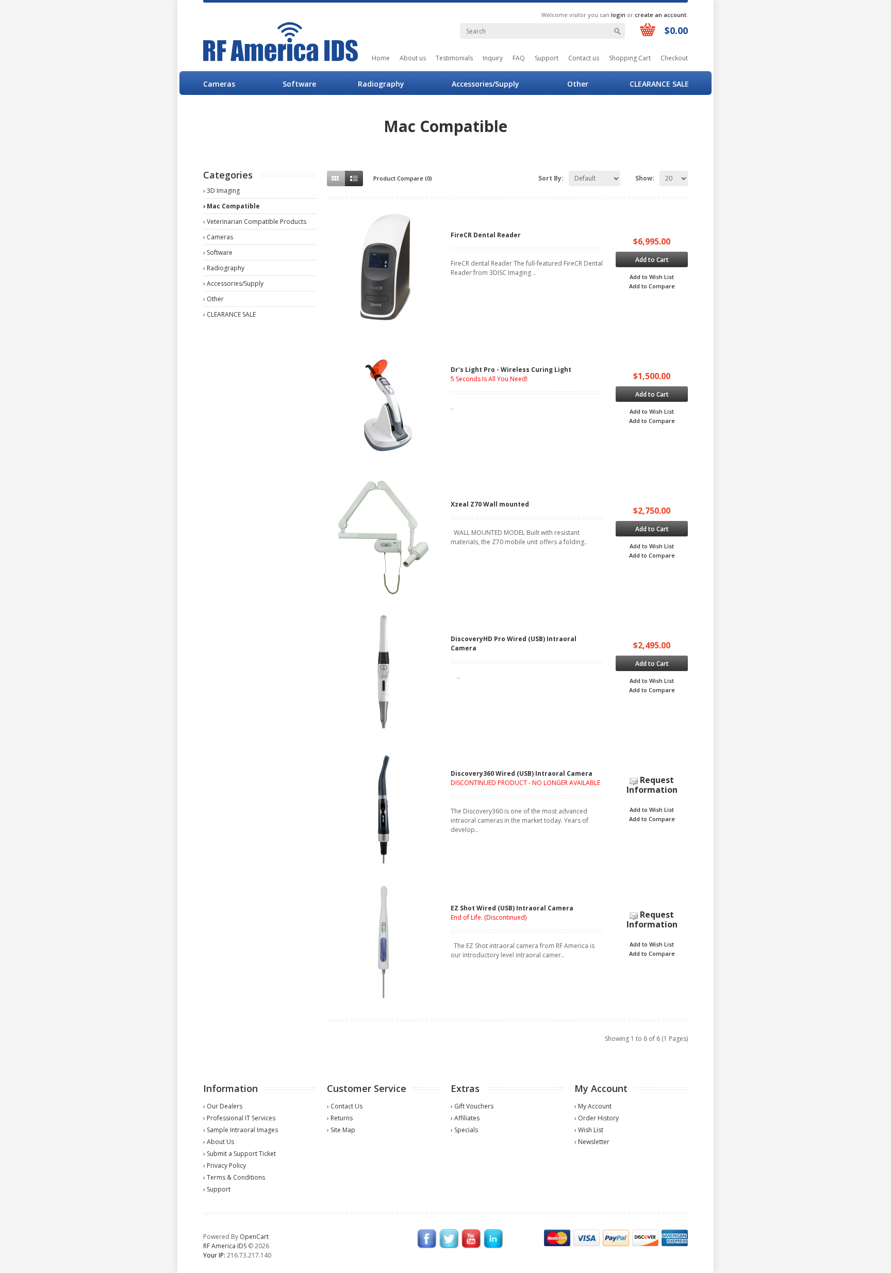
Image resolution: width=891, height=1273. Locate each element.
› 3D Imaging (221, 190)
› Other (213, 299)
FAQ (519, 58)
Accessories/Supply (485, 84)
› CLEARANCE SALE (229, 314)
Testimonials (454, 58)
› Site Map (341, 1129)
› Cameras (218, 237)
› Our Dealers (222, 1106)
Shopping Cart (630, 58)
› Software (218, 252)
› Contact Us (344, 1106)
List (354, 178)
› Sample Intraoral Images (240, 1129)
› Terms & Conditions (234, 1177)
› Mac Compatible (231, 206)
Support (546, 58)
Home (381, 58)
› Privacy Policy (224, 1165)
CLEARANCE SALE (659, 84)
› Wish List (588, 1129)
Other (577, 84)
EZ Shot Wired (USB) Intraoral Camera (512, 908)
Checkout (674, 58)
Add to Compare (652, 286)
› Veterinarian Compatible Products (254, 221)
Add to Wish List (652, 277)
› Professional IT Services (239, 1118)
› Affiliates (465, 1118)
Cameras (219, 84)
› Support (216, 1189)
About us (413, 58)
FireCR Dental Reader (486, 235)
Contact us (583, 58)
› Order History (596, 1118)
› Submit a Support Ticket (239, 1153)
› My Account (593, 1106)
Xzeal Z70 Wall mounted (490, 504)
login (618, 15)
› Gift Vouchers (472, 1106)
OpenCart (254, 1236)
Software (299, 84)
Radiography (381, 84)
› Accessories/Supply (233, 283)
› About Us (218, 1141)
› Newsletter (591, 1141)
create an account (660, 15)
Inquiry (493, 58)
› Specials (464, 1129)
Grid (336, 178)
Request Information (652, 784)
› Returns (340, 1118)
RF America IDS (224, 1246)
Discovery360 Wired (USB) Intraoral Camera (521, 773)
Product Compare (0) (402, 178)
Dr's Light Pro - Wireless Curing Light (511, 369)
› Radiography (223, 268)
